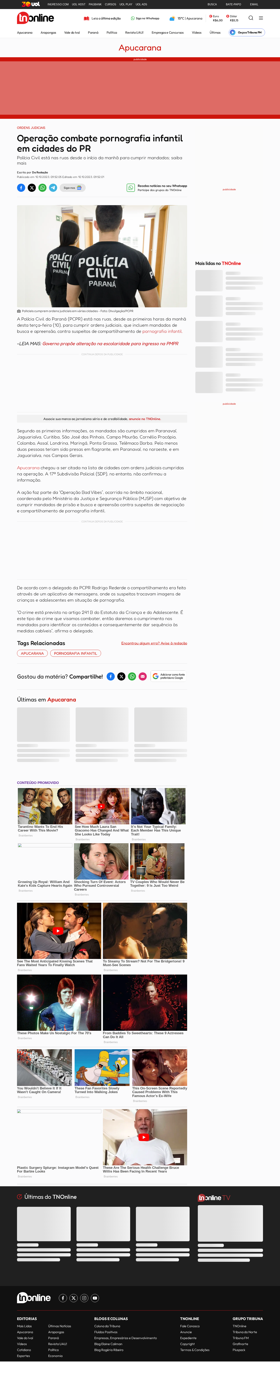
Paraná (93, 32)
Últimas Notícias (59, 1326)
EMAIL (254, 4)
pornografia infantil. (162, 331)
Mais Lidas (24, 1326)
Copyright (187, 1344)
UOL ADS (141, 4)
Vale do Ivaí (72, 32)
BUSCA (212, 4)
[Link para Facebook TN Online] (63, 1298)
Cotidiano (24, 1350)
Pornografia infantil (75, 653)
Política (112, 32)
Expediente (188, 1338)
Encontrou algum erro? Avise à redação (154, 643)
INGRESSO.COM (58, 4)
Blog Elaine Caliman (108, 1344)
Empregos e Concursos (168, 32)
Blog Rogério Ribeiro (108, 1350)
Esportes (23, 1356)
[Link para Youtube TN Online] (95, 1298)
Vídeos (196, 32)
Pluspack (239, 1350)
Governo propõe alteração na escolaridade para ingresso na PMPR (110, 343)
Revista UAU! (134, 32)
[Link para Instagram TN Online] (84, 1298)
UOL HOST (78, 4)
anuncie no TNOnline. (145, 419)
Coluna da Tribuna (107, 1326)
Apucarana (24, 32)
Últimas (215, 32)
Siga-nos (69, 187)
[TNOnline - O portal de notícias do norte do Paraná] (35, 18)
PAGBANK (95, 4)
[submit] (251, 18)
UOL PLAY (126, 4)
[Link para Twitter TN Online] (73, 1298)
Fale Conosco (190, 1326)
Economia (55, 1356)
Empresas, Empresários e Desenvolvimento (125, 1338)
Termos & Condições (194, 1350)
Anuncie (186, 1332)
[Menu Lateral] (261, 18)
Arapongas (48, 32)
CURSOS (110, 4)
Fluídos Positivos (105, 1332)
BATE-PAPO (233, 4)
